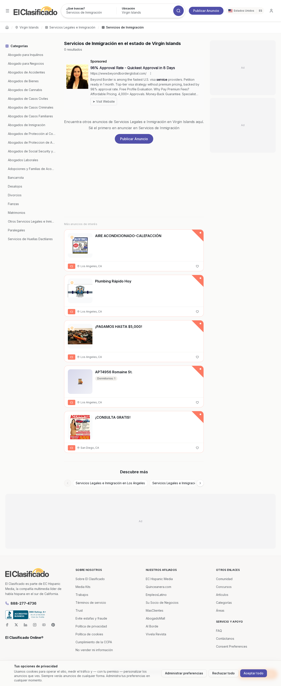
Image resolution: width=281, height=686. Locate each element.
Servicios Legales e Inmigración (72, 27)
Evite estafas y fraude (91, 618)
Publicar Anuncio (206, 11)
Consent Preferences (231, 646)
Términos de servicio (91, 602)
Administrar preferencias (184, 673)
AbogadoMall (155, 618)
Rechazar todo (223, 673)
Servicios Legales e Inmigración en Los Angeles (110, 483)
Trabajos (82, 595)
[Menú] (7, 10)
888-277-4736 (23, 603)
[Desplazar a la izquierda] (67, 483)
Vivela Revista (156, 634)
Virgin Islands (29, 27)
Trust (79, 610)
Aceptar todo (253, 673)
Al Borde (152, 626)
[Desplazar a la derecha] (200, 483)
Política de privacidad (91, 626)
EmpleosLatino (156, 595)
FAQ (219, 630)
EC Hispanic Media (159, 579)
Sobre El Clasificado (90, 579)
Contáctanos (225, 638)
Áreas (220, 610)
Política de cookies (89, 634)
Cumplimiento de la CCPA (94, 642)
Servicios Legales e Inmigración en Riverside (184, 483)
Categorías (224, 602)
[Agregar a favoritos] (197, 266)
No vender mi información (94, 650)
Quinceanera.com (158, 587)
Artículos (222, 595)
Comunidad (224, 579)
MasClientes (154, 610)
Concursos (224, 587)
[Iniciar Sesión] (271, 10)
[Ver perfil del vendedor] (72, 237)
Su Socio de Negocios (162, 602)
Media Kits (83, 587)
